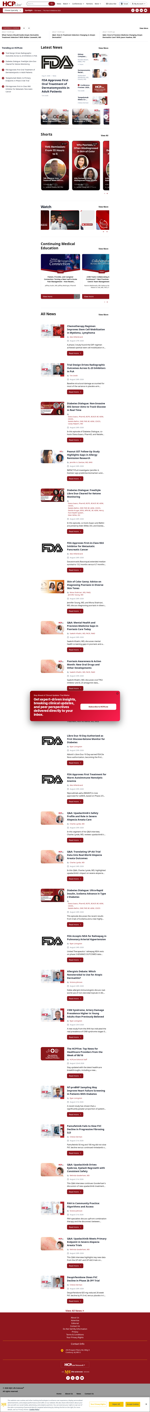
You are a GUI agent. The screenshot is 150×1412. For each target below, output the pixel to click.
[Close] (146, 1404)
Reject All (116, 1404)
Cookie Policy (34, 1409)
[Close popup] (117, 693)
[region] (75, 1404)
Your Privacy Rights (98, 1404)
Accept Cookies (133, 1404)
